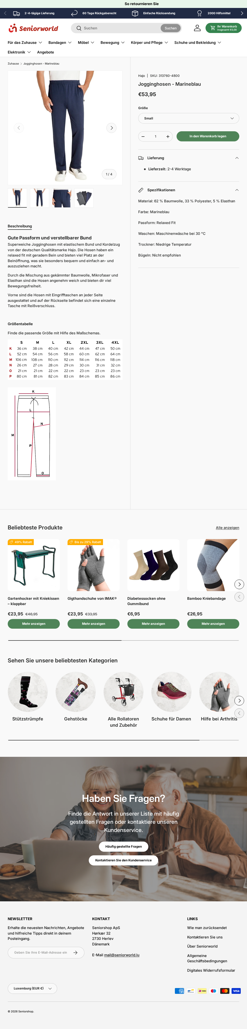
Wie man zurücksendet (207, 927)
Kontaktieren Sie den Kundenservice (123, 860)
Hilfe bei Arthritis (219, 718)
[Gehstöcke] (75, 692)
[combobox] (126, 28)
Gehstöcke (75, 718)
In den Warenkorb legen (208, 136)
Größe (143, 108)
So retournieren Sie (142, 3)
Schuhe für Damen (171, 718)
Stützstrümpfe (27, 718)
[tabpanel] (65, 361)
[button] (224, 28)
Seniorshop (25, 1011)
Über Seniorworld (202, 946)
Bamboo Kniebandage (206, 598)
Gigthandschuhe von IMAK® (92, 598)
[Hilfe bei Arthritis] (219, 692)
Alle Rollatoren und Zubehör (123, 722)
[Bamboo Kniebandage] (213, 565)
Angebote (45, 52)
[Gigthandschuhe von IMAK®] (94, 565)
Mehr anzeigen (33, 624)
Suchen (171, 28)
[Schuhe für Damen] (171, 692)
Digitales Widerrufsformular (211, 970)
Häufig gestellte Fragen (123, 846)
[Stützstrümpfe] (28, 692)
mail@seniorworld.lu (121, 955)
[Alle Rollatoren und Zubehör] (123, 692)
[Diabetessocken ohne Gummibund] (153, 565)
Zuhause (13, 63)
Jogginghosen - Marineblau (41, 63)
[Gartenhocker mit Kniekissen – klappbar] (34, 565)
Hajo (141, 76)
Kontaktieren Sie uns (205, 937)
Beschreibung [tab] (20, 226)
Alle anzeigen (227, 527)
